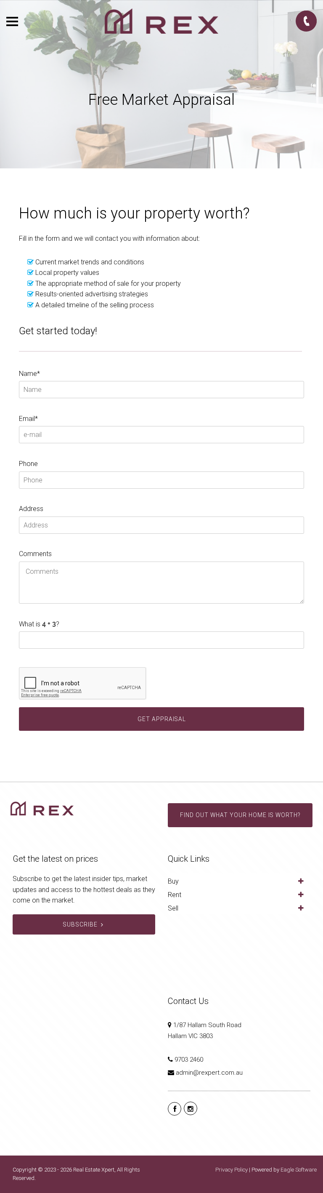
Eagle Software (299, 1169)
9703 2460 (189, 1059)
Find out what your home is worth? (240, 815)
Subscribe (80, 924)
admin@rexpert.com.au (209, 1072)
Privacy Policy (231, 1169)
